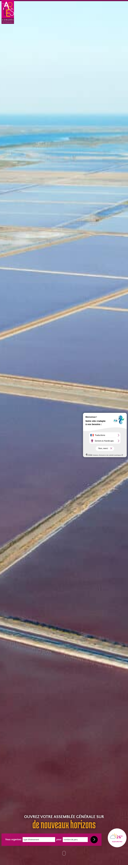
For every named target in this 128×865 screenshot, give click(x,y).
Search (94, 839)
